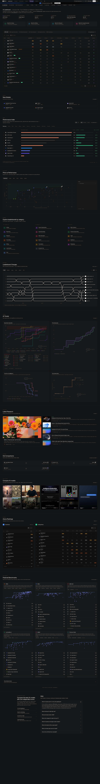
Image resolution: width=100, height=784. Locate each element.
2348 (81, 546)
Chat (4, 270)
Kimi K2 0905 (41, 626)
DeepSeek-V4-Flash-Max (12, 655)
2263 (81, 540)
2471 (32, 560)
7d (91, 270)
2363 (90, 556)
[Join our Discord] (44, 1)
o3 (39, 667)
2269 (90, 549)
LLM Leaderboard (14, 12)
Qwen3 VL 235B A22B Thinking (44, 614)
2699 (81, 549)
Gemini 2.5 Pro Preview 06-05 (44, 674)
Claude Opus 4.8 (12, 67)
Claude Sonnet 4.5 (11, 556)
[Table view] (91, 35)
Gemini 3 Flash (73, 618)
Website (8, 270)
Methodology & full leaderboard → (10, 162)
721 (67, 540)
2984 (86, 533)
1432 (77, 559)
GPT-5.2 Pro (10, 620)
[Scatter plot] (95, 35)
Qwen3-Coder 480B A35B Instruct (76, 669)
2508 (32, 537)
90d (12, 35)
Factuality (53, 126)
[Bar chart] (93, 35)
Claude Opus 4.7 (10, 540)
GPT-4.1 (40, 623)
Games (20, 270)
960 (67, 556)
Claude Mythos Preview (13, 49)
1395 (77, 556)
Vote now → (32, 524)
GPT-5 (40, 604)
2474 (32, 550)
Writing (20, 126)
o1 (39, 607)
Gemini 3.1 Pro (10, 543)
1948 (81, 562)
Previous (82, 85)
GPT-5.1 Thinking (42, 659)
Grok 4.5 (9, 622)
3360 (81, 533)
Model (7, 531)
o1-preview (41, 611)
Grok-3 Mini (9, 674)
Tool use (28, 126)
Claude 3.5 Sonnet (42, 621)
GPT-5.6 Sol (11, 40)
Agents (24, 126)
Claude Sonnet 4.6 (11, 533)
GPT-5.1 (40, 657)
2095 (95, 549)
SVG (23, 270)
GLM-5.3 (10, 55)
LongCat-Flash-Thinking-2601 (76, 621)
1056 (67, 549)
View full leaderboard (7, 627)
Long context (33, 126)
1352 (77, 562)
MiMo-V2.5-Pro (10, 562)
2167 (90, 562)
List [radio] (76, 122)
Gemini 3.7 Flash (12, 73)
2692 (86, 543)
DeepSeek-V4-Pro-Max (11, 652)
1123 (67, 546)
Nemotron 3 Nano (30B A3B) (75, 625)
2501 (32, 544)
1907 (77, 543)
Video (16, 270)
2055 (77, 549)
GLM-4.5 (72, 664)
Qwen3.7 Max (10, 546)
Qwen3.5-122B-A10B (42, 664)
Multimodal (43, 126)
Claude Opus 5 (11, 43)
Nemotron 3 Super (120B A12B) (13, 671)
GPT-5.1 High (73, 623)
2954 (72, 543)
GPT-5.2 (72, 604)
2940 (90, 540)
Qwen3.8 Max (11, 61)
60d (96, 270)
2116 (72, 556)
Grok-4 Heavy (73, 614)
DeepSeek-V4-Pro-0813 (13, 58)
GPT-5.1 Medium (10, 553)
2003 (95, 556)
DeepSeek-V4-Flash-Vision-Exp (14, 82)
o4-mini (72, 671)
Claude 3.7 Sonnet (74, 659)
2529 (32, 534)
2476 (32, 547)
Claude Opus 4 (73, 657)
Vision (16, 126)
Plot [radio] (78, 122)
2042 (86, 562)
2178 (72, 546)
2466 (32, 563)
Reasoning (4, 126)
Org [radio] (81, 122)
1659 (77, 533)
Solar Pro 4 (9, 659)
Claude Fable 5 (11, 46)
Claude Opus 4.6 (10, 536)
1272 (77, 540)
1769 (95, 543)
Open (8, 35)
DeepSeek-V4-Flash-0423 (12, 657)
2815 (81, 559)
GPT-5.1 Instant (41, 655)
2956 (86, 540)
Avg (62, 530)
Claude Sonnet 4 (74, 662)
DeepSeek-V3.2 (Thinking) (12, 662)
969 (67, 559)
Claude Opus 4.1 (74, 655)
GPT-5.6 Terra (11, 64)
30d (14, 35)
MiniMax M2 (10, 667)
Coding (9, 126)
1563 (77, 546)
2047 (86, 559)
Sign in (94, 1)
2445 (72, 549)
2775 (95, 540)
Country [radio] (88, 122)
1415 (67, 543)
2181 (86, 556)
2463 (81, 556)
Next (95, 85)
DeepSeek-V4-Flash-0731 (45, 536)
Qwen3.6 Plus (41, 652)
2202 (86, 546)
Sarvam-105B (41, 616)
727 (67, 562)
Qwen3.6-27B (41, 669)
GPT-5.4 (42, 562)
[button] (75, 5)
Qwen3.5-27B (41, 671)
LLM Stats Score (39, 11)
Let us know (55, 687)
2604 (95, 546)
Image (12, 270)
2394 (81, 543)
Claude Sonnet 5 (12, 76)
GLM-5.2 (9, 559)
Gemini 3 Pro (73, 611)
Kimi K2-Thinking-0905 (74, 609)
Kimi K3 (10, 52)
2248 (86, 549)
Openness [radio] (84, 122)
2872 (90, 546)
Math (12, 126)
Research (38, 126)
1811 (90, 543)
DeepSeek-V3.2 (10, 664)
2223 (72, 540)
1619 (72, 562)
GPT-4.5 (40, 609)
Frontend (48, 126)
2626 (95, 562)
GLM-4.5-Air (73, 667)
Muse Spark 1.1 (11, 70)
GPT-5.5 (10, 79)
